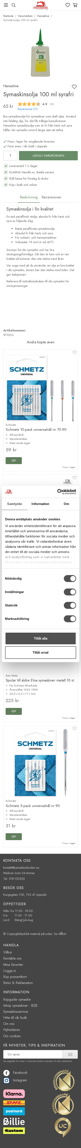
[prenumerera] (70, 1054)
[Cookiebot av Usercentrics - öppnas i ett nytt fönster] (57, 492)
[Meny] (6, 5)
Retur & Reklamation (18, 982)
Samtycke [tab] (14, 504)
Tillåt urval (40, 652)
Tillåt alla (40, 638)
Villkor (7, 952)
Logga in (9, 970)
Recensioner (51, 197)
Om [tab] (66, 504)
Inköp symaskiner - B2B (20, 1005)
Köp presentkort (15, 976)
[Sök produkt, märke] (13, 5)
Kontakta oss (12, 958)
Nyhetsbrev (11, 1029)
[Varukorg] (75, 5)
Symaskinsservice (15, 1011)
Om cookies (12, 1036)
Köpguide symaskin (17, 999)
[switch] (70, 591)
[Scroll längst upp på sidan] (68, 1139)
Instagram (20, 1080)
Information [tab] (40, 504)
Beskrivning (29, 197)
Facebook (20, 1072)
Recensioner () (28, 109)
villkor (62, 933)
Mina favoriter (13, 964)
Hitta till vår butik (15, 1017)
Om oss (8, 1023)
